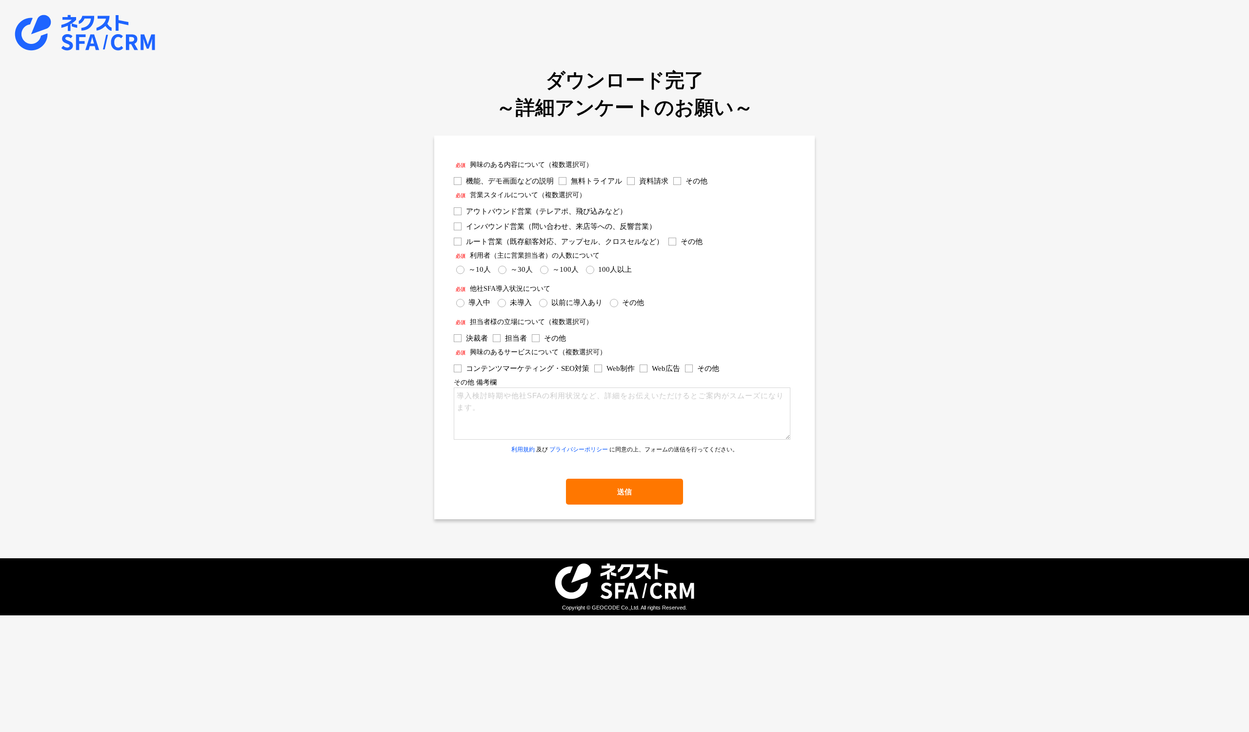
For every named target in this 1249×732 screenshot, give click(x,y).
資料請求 (653, 181)
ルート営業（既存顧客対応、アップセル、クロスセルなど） (565, 241)
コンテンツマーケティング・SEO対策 (527, 368)
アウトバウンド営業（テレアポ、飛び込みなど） (546, 211)
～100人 (565, 269)
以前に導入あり (577, 302)
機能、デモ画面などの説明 (510, 181)
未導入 (521, 302)
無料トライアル (596, 181)
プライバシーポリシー (578, 449)
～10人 (479, 269)
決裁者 (477, 338)
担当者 (516, 338)
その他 (696, 181)
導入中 (479, 302)
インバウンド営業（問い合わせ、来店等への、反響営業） (561, 226)
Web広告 (666, 368)
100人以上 (615, 269)
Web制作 (620, 368)
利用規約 (523, 449)
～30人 (521, 269)
